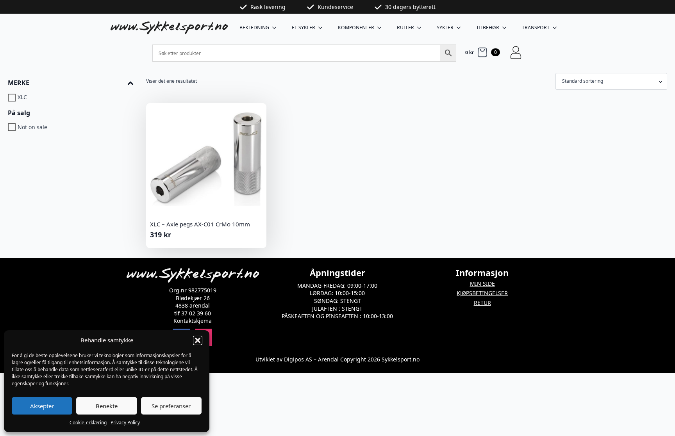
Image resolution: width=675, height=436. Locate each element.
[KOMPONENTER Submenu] (381, 28)
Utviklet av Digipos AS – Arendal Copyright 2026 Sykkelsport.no (337, 359)
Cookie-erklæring (88, 422)
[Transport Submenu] (557, 28)
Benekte (107, 406)
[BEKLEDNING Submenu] (276, 28)
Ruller (405, 27)
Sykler (445, 27)
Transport (536, 27)
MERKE (18, 83)
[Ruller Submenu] (421, 28)
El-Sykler (303, 27)
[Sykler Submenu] (461, 28)
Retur (482, 302)
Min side (482, 283)
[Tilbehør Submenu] (506, 28)
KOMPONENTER (356, 27)
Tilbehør (487, 27)
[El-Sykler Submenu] (322, 28)
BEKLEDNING (254, 27)
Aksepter (42, 406)
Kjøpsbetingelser (482, 293)
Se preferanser (171, 406)
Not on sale (32, 127)
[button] (198, 340)
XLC (22, 97)
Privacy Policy (125, 422)
